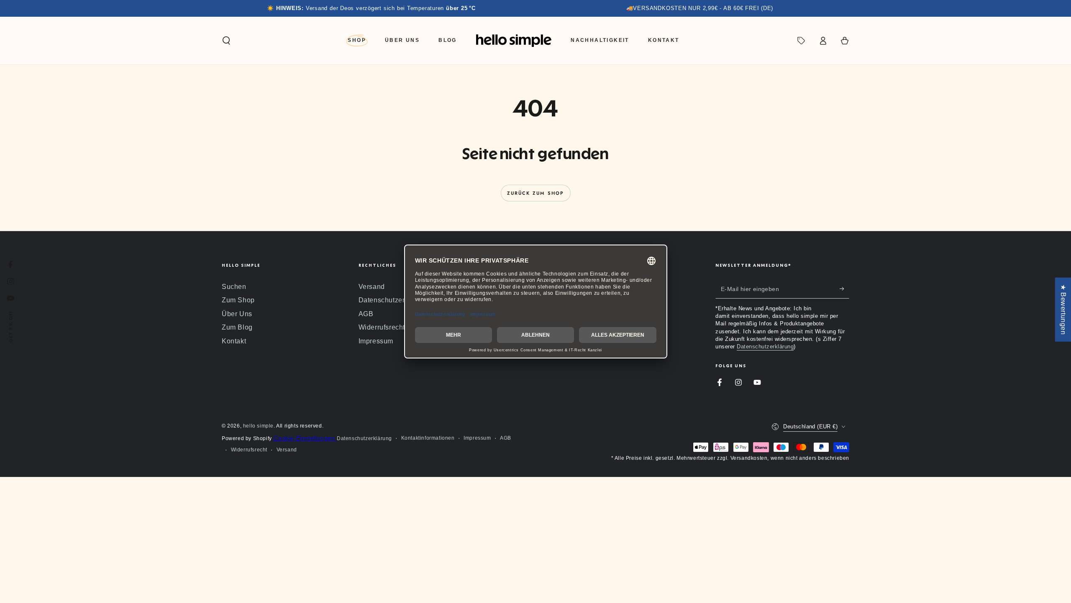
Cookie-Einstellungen (304, 438)
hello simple (258, 426)
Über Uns (237, 313)
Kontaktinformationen (428, 438)
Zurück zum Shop (535, 193)
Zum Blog (237, 327)
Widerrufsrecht (382, 327)
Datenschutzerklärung (394, 300)
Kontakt (234, 341)
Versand (372, 286)
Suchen (234, 286)
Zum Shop (238, 300)
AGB (366, 313)
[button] (226, 40)
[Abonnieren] (844, 289)
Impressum (376, 341)
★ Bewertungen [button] (1063, 309)
